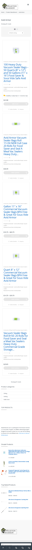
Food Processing (16, 61)
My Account (3, 547)
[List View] (14, 29)
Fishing (10, 61)
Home (2, 12)
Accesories (6, 61)
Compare (21, 109)
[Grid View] (17, 29)
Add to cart (15, 104)
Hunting (5, 396)
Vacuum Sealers (23, 61)
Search (9, 547)
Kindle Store (7, 399)
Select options (15, 172)
